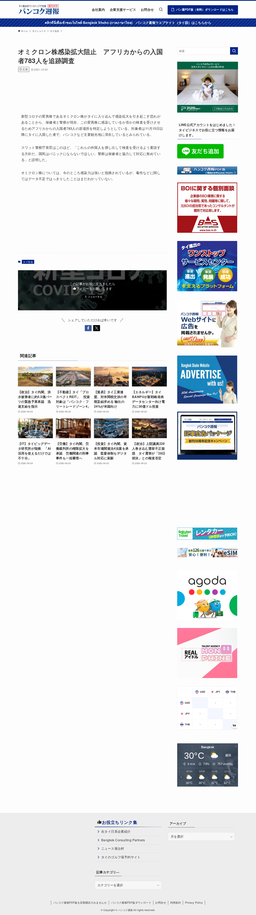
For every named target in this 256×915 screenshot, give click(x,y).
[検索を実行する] (234, 51)
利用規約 (175, 902)
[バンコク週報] (38, 9)
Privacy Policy (194, 902)
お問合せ (160, 902)
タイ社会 (28, 261)
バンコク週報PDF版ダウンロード (131, 902)
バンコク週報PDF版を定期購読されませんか (80, 902)
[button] (88, 328)
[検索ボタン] (160, 9)
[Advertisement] (91, 87)
